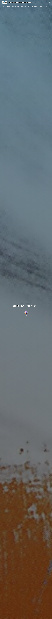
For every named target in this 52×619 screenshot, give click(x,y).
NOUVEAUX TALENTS (25, 303)
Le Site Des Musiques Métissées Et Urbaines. (19, 2)
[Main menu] (49, 2)
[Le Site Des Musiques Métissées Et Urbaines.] (4, 2)
